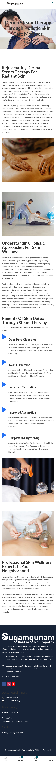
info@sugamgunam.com (13, 732)
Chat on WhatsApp (12, 701)
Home (7, 39)
